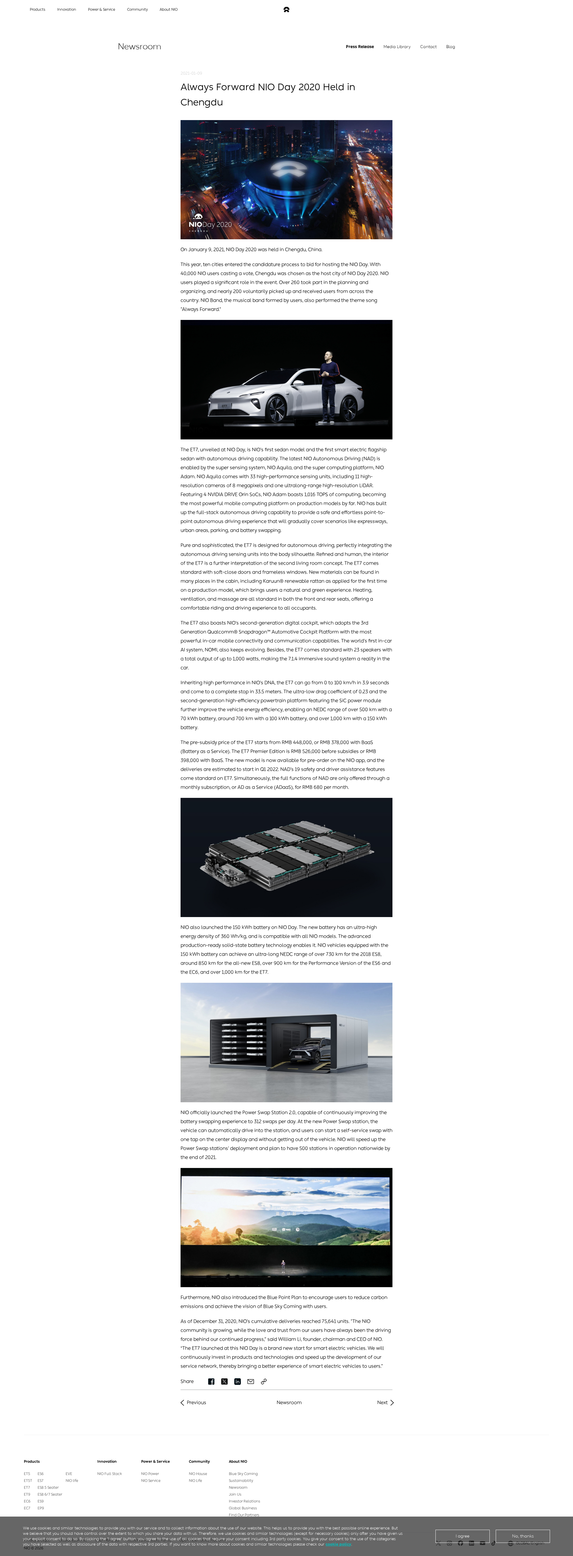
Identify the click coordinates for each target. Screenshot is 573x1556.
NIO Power (150, 1474)
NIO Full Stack (109, 1474)
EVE (69, 1474)
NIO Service (151, 1481)
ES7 (40, 1481)
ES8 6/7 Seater (50, 1494)
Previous (196, 1402)
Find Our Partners (244, 1515)
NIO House (198, 1474)
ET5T (28, 1481)
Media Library (397, 46)
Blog (450, 46)
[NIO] (286, 10)
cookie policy (338, 1544)
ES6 (41, 1474)
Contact (428, 46)
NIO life (72, 1481)
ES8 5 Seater (48, 1488)
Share (187, 1381)
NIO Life (195, 1481)
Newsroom (289, 1402)
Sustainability (241, 1481)
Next (382, 1402)
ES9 (41, 1501)
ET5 (27, 1474)
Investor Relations (244, 1501)
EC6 (27, 1501)
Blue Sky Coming (243, 1474)
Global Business (243, 1508)
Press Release (360, 46)
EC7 (27, 1508)
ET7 (27, 1488)
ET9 (27, 1494)
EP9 (41, 1508)
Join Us (235, 1494)
